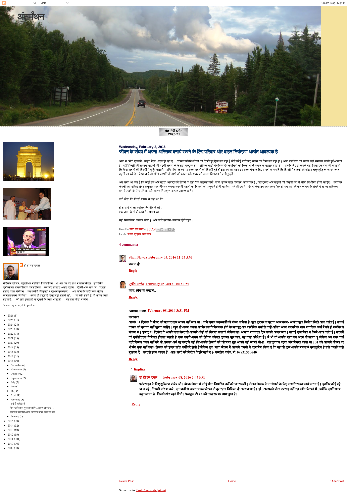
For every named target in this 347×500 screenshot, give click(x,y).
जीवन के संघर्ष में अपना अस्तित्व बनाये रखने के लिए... (33, 412)
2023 (11, 329)
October (15, 373)
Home (232, 481)
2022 (11, 333)
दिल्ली (130, 234)
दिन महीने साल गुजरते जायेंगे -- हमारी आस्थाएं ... (32, 408)
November (17, 369)
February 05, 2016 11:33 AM (170, 257)
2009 (11, 448)
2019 (11, 347)
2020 (11, 342)
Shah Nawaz (138, 257)
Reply (133, 270)
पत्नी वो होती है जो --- (19, 403)
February (16, 399)
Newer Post (126, 481)
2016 (11, 361)
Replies (139, 369)
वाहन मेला (146, 234)
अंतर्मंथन (30, 16)
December (16, 365)
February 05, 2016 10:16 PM (167, 283)
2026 (11, 315)
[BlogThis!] (162, 230)
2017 (11, 356)
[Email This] (158, 230)
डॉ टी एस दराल (148, 377)
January (15, 416)
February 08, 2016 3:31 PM (168, 310)
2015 (11, 421)
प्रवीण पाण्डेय (136, 283)
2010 (11, 443)
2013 (11, 430)
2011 (11, 439)
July (13, 382)
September (17, 378)
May (13, 391)
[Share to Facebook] (169, 230)
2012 (11, 434)
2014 (11, 425)
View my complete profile (19, 305)
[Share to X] (166, 230)
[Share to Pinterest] (173, 230)
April (14, 395)
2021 (11, 338)
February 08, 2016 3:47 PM (184, 377)
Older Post (337, 481)
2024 (11, 324)
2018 (11, 351)
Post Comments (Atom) (151, 490)
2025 (11, 320)
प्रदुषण (137, 234)
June (13, 386)
